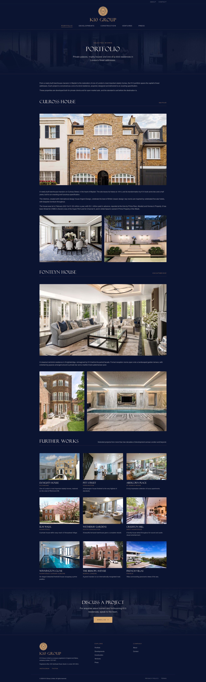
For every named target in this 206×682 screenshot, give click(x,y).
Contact (163, 2)
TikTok (55, 668)
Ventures (127, 26)
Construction (108, 26)
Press (142, 26)
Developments (87, 26)
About (153, 2)
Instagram (44, 668)
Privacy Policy (152, 678)
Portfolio (67, 26)
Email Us (101, 620)
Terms (164, 678)
